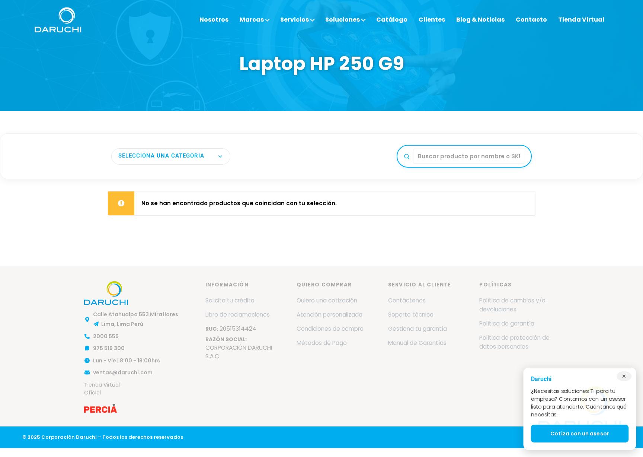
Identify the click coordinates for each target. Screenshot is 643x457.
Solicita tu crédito (230, 300)
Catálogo (391, 19)
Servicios (294, 19)
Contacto (531, 19)
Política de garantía (506, 323)
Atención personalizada (329, 314)
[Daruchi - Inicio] (58, 20)
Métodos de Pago (322, 343)
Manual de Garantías (417, 343)
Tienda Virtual (581, 19)
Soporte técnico (411, 314)
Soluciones (342, 19)
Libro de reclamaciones (237, 314)
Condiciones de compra (330, 329)
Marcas (252, 19)
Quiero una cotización (327, 300)
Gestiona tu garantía (417, 329)
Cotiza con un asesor (579, 434)
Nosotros (213, 19)
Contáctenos (407, 300)
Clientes (432, 19)
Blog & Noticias (480, 19)
